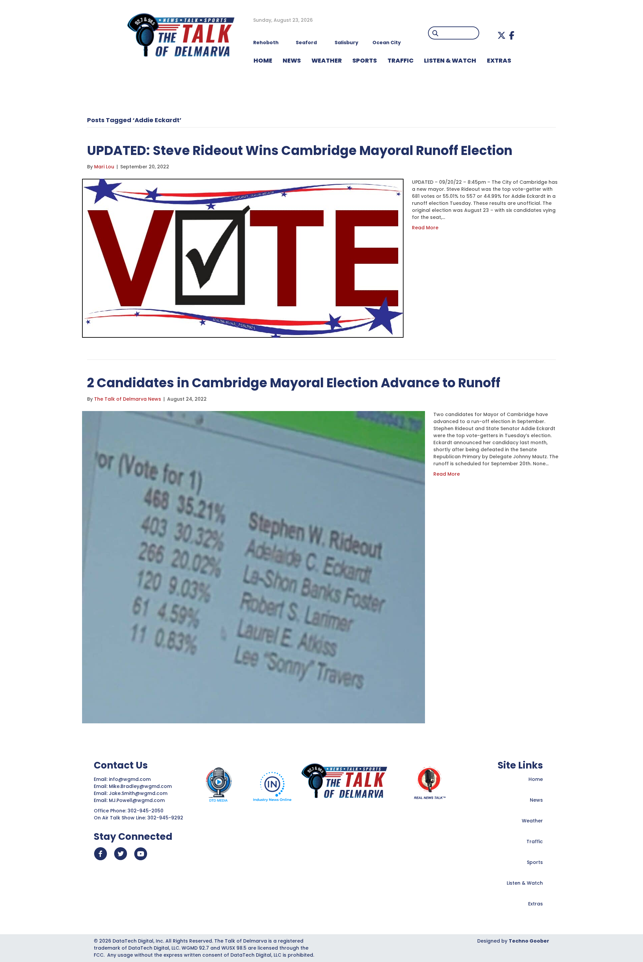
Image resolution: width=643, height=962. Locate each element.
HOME (263, 60)
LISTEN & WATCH (450, 60)
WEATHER (326, 60)
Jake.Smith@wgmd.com (139, 793)
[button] (501, 35)
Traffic (534, 841)
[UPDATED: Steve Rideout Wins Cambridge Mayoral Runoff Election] (243, 257)
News (536, 800)
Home (535, 779)
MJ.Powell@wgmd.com (138, 800)
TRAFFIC (400, 60)
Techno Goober (529, 941)
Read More (425, 227)
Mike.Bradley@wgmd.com (140, 786)
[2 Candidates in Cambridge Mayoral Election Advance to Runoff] (253, 566)
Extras (535, 903)
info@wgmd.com (130, 779)
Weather (532, 820)
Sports (364, 60)
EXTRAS (499, 60)
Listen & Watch (525, 883)
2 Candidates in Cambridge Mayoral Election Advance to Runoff (293, 383)
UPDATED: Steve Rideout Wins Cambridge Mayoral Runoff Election (299, 150)
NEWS (292, 60)
